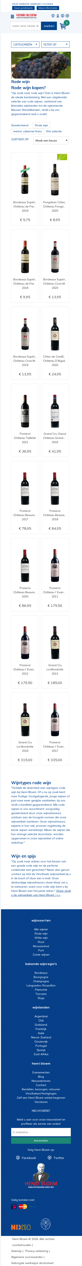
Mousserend (41, 946)
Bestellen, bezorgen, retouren (41, 1089)
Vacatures (41, 1102)
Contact (41, 1085)
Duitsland (41, 1025)
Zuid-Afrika (41, 1054)
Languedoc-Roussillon (41, 985)
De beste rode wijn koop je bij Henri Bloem (26, 16)
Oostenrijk (41, 1041)
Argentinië (41, 1016)
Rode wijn (41, 933)
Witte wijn (41, 938)
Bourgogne (41, 977)
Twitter (58, 1158)
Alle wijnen (41, 929)
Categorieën (22, 44)
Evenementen (41, 1072)
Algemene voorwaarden (27, 1257)
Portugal (41, 1046)
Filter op (50, 44)
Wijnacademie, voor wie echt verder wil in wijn (46, 1224)
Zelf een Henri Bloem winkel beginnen (41, 1097)
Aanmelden (41, 1140)
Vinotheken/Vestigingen (41, 1093)
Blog (41, 1076)
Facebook (29, 1158)
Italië (41, 1033)
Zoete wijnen (41, 954)
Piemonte (41, 989)
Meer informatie (48, 7)
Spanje (41, 1050)
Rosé (41, 942)
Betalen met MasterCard (23, 1206)
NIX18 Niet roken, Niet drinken (21, 1227)
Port (41, 950)
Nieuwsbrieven (41, 1081)
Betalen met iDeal (14, 1206)
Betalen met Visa (33, 1207)
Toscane (41, 994)
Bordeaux (41, 973)
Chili (41, 1020)
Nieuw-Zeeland (41, 1037)
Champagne (41, 981)
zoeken (49, 26)
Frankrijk (41, 1029)
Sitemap (16, 1251)
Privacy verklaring (36, 1251)
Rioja (41, 998)
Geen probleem (23, 7)
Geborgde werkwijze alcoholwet (32, 1263)
